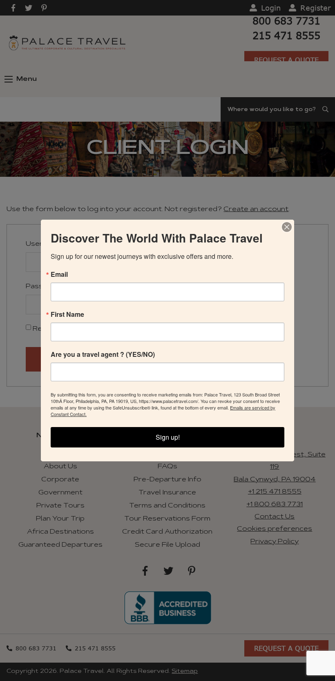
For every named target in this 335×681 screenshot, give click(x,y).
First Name (67, 314)
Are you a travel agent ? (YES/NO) (103, 354)
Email (59, 274)
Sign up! (168, 437)
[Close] (287, 227)
